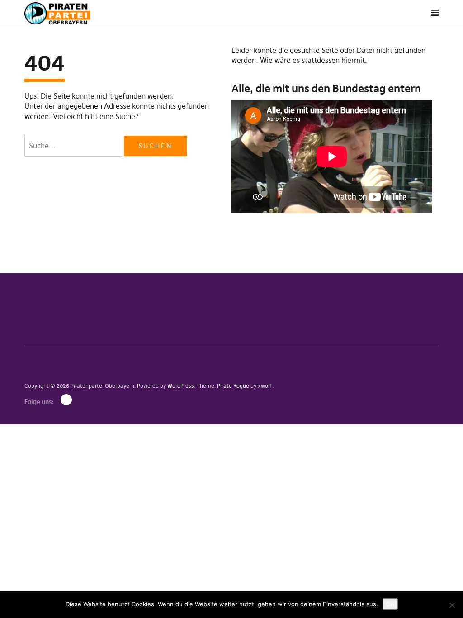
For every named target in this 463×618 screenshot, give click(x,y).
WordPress (180, 385)
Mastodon (66, 399)
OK (390, 604)
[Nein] (451, 604)
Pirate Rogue (233, 385)
